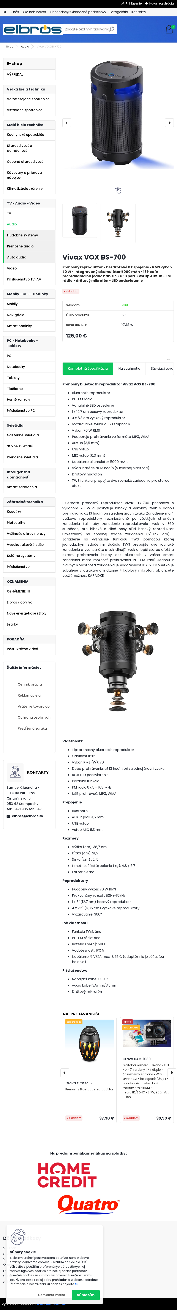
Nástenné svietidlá (23, 435)
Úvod (9, 46)
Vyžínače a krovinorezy (26, 533)
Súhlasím (86, 1295)
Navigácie (15, 315)
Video (12, 268)
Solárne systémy (21, 555)
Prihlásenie (134, 3)
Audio (25, 46)
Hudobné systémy (22, 235)
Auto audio (16, 257)
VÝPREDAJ (15, 74)
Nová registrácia (161, 3)
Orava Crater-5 (78, 1083)
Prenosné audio (20, 246)
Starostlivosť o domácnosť (19, 148)
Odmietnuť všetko (51, 1295)
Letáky (12, 624)
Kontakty (138, 12)
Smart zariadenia (22, 487)
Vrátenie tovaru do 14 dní (34, 708)
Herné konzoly (18, 399)
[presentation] (66, 122)
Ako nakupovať (34, 12)
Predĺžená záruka (32, 728)
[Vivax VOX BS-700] (118, 113)
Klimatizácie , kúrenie (25, 188)
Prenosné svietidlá (22, 457)
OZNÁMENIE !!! (18, 591)
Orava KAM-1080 (137, 1059)
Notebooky (16, 366)
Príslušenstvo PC (21, 410)
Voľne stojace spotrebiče (28, 99)
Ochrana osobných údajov (34, 719)
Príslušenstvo (18, 566)
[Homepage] (4, 12)
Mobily (12, 304)
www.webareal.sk (51, 1304)
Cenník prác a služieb (30, 686)
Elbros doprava (20, 602)
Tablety (13, 377)
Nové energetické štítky (26, 613)
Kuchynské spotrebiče (25, 134)
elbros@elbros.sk (27, 816)
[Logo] (33, 29)
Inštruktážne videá (22, 649)
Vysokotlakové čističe (25, 544)
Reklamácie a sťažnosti (29, 697)
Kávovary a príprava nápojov (24, 175)
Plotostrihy (16, 522)
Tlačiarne (15, 389)
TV (9, 213)
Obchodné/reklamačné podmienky (78, 12)
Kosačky (14, 511)
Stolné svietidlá (20, 446)
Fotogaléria (119, 12)
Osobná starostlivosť (25, 161)
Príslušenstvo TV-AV (24, 279)
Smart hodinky (19, 326)
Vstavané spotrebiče (24, 110)
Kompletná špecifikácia (88, 368)
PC (9, 355)
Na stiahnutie (129, 368)
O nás (14, 12)
